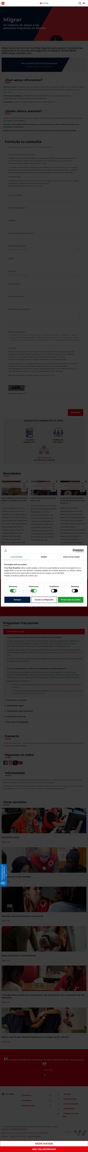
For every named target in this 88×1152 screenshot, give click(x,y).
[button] (80, 3)
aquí (36, 576)
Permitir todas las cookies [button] (70, 600)
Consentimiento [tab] (17, 557)
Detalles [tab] (44, 557)
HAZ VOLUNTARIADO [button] (44, 1149)
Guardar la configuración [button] (44, 600)
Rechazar (17, 600)
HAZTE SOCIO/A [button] (44, 1143)
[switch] (34, 590)
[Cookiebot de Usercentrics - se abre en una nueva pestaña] (74, 550)
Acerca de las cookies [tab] (71, 557)
